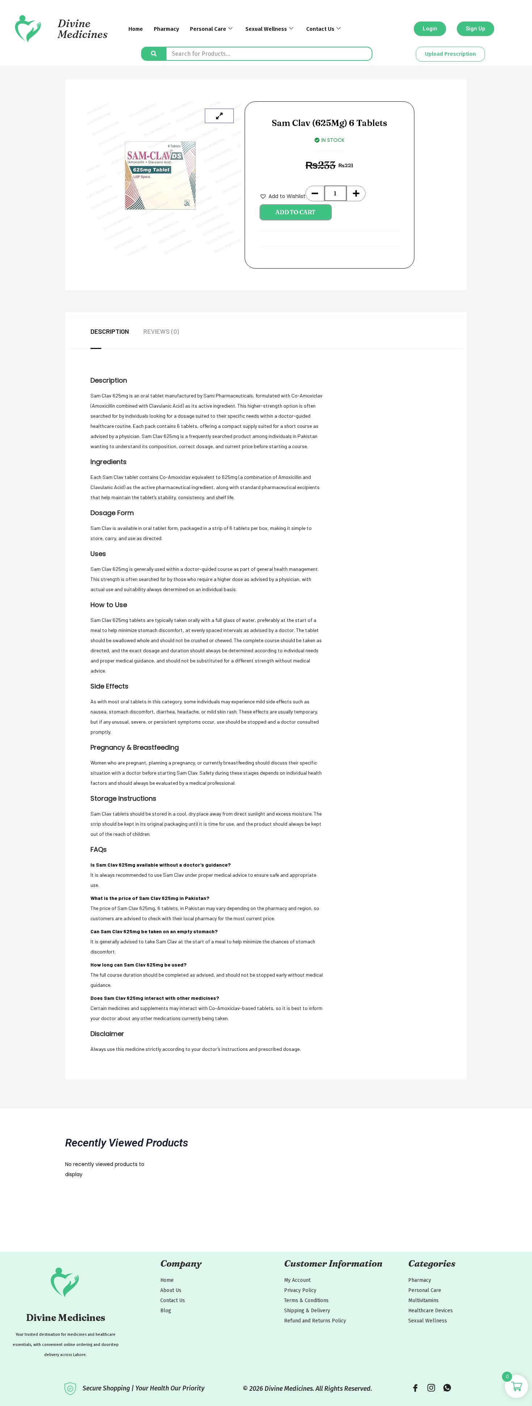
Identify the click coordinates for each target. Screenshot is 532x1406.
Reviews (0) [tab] (161, 331)
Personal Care (208, 29)
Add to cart (295, 212)
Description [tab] (109, 331)
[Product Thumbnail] (219, 116)
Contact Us (320, 29)
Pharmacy (166, 29)
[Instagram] (431, 1388)
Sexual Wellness (266, 29)
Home (135, 29)
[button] (282, 196)
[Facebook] (415, 1388)
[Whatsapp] (447, 1388)
